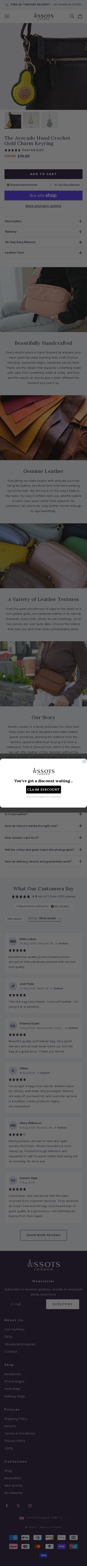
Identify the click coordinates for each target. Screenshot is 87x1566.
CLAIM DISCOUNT (43, 790)
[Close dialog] (84, 761)
